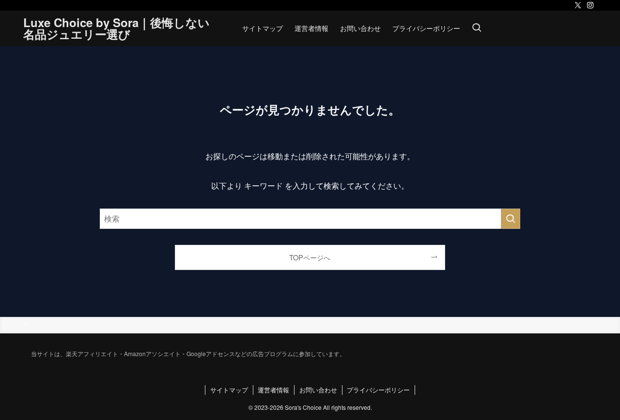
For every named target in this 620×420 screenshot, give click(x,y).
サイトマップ (229, 389)
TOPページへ (309, 257)
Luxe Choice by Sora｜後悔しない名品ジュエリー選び (116, 28)
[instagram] (590, 5)
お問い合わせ (318, 389)
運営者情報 (273, 389)
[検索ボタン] (476, 28)
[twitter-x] (578, 5)
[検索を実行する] (510, 219)
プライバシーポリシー (378, 389)
